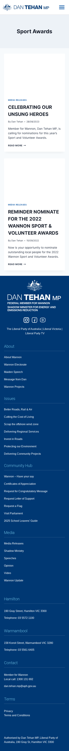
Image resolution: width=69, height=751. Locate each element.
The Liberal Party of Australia (24, 329)
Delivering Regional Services (21, 431)
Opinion (8, 565)
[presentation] (34, 74)
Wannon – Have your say (19, 476)
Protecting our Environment (20, 446)
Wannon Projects (14, 386)
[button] (61, 7)
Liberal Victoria (52, 329)
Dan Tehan (17, 121)
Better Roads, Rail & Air (18, 409)
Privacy (8, 711)
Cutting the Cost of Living (19, 416)
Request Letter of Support (19, 498)
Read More (17, 145)
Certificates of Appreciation (20, 483)
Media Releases (17, 100)
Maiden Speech (13, 372)
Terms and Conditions (17, 715)
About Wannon (13, 357)
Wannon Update (13, 580)
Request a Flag (13, 506)
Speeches (10, 558)
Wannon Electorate (15, 364)
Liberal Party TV (35, 333)
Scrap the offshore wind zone (21, 424)
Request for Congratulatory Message (26, 491)
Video (7, 573)
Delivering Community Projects (22, 453)
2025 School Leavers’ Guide (21, 520)
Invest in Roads (13, 439)
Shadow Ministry (14, 550)
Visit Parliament (13, 513)
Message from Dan (15, 379)
